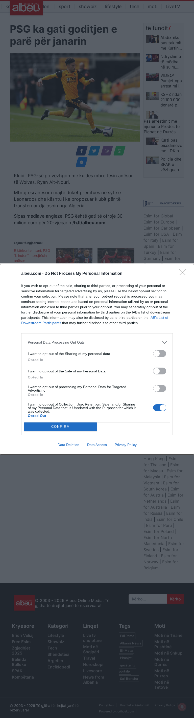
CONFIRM (60, 427)
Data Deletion (68, 445)
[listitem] (97, 342)
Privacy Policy (126, 445)
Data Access (97, 445)
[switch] (159, 353)
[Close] (184, 274)
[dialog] (97, 359)
